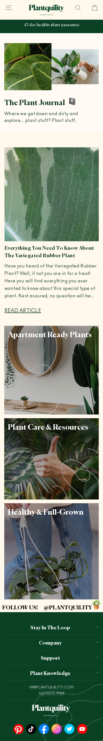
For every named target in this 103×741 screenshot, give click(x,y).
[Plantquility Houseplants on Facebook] (44, 729)
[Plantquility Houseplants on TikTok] (31, 729)
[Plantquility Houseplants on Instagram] (57, 729)
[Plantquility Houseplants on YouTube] (82, 729)
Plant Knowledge (50, 672)
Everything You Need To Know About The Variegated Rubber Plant (49, 251)
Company (50, 642)
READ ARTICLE (22, 310)
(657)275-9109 (51, 693)
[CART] (92, 7)
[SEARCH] (78, 7)
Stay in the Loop (50, 627)
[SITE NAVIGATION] (8, 7)
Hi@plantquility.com (52, 687)
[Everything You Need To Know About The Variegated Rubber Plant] (51, 194)
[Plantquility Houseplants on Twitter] (69, 729)
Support (50, 657)
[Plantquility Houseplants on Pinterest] (18, 729)
